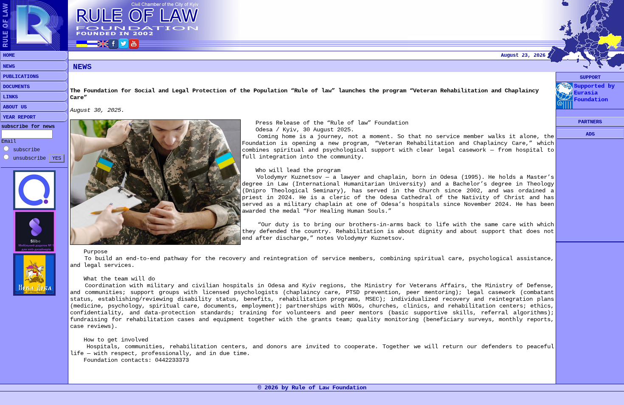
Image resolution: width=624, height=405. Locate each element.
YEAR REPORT (18, 117)
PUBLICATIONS (19, 77)
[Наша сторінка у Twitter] (123, 46)
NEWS (7, 66)
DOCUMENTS (15, 87)
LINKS (9, 97)
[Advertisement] (590, 190)
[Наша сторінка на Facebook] (113, 46)
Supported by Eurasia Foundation (594, 93)
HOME (7, 55)
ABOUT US (13, 107)
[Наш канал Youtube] (134, 46)
